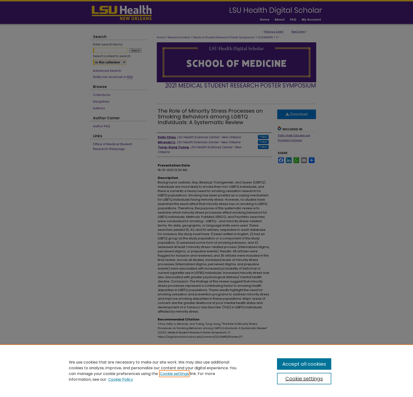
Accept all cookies (304, 364)
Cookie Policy (120, 379)
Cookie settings (174, 373)
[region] (206, 370)
